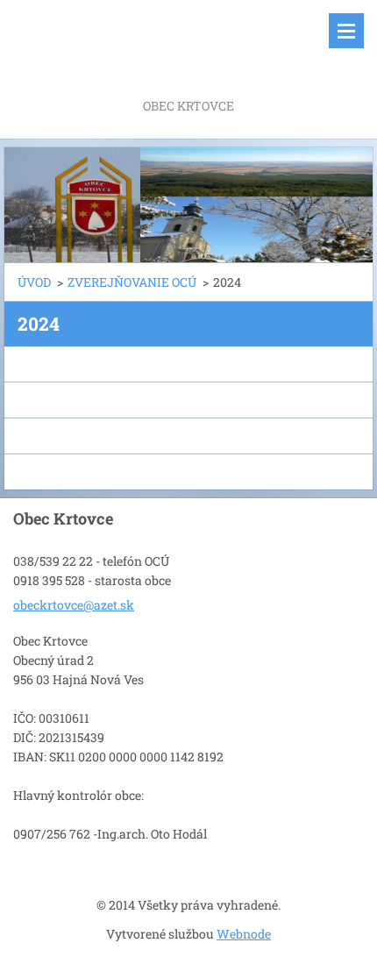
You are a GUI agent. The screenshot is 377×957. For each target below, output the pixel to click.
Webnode (244, 933)
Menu (346, 30)
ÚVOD (34, 282)
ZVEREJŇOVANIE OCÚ (132, 282)
